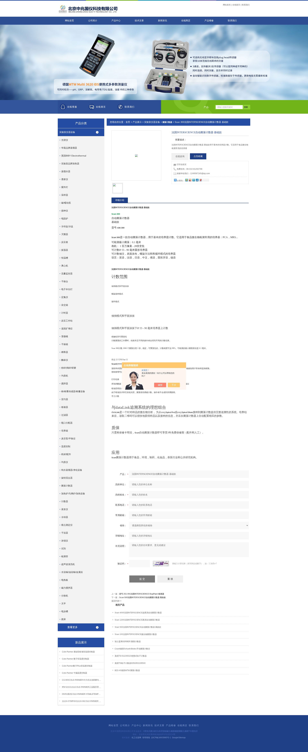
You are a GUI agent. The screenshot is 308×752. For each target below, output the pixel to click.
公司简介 (92, 20)
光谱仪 (64, 140)
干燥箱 (64, 344)
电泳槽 (64, 611)
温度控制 (65, 446)
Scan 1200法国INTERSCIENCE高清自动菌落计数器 (137, 620)
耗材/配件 (66, 454)
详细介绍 (119, 200)
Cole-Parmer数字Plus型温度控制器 (77, 666)
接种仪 (64, 210)
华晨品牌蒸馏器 (69, 148)
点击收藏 (198, 156)
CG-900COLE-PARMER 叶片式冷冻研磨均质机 (82, 680)
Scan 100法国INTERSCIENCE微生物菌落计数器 (136, 634)
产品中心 (115, 20)
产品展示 (137, 122)
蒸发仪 (64, 509)
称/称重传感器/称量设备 (73, 391)
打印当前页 (181, 164)
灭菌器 (64, 234)
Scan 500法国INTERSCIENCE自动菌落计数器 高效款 (142, 597)
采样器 (64, 195)
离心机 (64, 265)
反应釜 (64, 242)
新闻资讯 (162, 20)
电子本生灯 (67, 289)
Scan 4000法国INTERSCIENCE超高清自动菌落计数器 (138, 613)
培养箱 (64, 430)
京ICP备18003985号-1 (161, 737)
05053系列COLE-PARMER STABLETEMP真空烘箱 (82, 694)
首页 (128, 122)
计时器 (64, 313)
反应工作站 (67, 320)
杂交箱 (64, 305)
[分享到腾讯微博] (193, 180)
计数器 (64, 501)
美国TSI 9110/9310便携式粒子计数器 (131, 656)
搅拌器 (64, 383)
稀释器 (64, 352)
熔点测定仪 (67, 525)
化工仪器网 (136, 737)
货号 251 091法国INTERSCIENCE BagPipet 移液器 (141, 594)
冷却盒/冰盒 (67, 226)
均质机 (64, 375)
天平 (63, 603)
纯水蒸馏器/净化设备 (71, 470)
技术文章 (139, 20)
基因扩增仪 (67, 328)
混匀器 (64, 399)
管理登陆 (146, 737)
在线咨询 (179, 156)
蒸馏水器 (65, 171)
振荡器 (64, 250)
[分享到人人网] (197, 180)
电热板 (64, 580)
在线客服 (72, 107)
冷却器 (64, 517)
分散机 (64, 595)
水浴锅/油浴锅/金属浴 (72, 572)
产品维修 (209, 20)
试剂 (63, 548)
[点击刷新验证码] (161, 563)
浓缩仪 (64, 540)
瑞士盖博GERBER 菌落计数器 (128, 641)
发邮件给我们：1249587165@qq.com (193, 173)
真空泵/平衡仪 (68, 438)
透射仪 (64, 179)
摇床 (63, 619)
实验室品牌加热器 (70, 163)
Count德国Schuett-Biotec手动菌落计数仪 (132, 649)
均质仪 (64, 462)
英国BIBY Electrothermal (73, 155)
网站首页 (227, 5)
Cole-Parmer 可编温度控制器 (74, 673)
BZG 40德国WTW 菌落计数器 (127, 670)
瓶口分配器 (67, 423)
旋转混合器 (67, 478)
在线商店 (185, 20)
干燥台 (64, 281)
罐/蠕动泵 (66, 203)
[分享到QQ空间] (186, 180)
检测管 (64, 556)
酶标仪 (64, 360)
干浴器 (64, 533)
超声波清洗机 (68, 564)
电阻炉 (64, 218)
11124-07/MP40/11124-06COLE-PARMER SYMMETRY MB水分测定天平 (82, 701)
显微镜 (64, 336)
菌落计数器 (67, 485)
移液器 (64, 407)
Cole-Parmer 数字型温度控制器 (75, 659)
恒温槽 (64, 258)
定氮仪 (64, 297)
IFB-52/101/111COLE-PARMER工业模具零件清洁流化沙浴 (82, 687)
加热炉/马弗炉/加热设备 (73, 493)
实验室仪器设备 (67, 132)
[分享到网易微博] (200, 180)
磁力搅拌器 (67, 588)
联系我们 (246, 5)
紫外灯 (64, 187)
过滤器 (64, 415)
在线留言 (236, 5)
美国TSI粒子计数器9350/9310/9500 (130, 663)
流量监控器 (67, 273)
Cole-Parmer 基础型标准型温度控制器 (78, 652)
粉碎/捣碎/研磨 (68, 368)
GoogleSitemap (179, 737)
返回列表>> (116, 601)
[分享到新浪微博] (190, 180)
